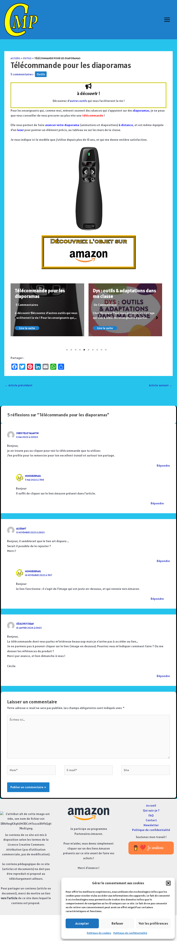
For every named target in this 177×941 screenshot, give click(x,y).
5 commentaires (22, 74)
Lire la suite (27, 328)
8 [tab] (97, 350)
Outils (27, 58)
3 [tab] (75, 350)
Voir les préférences (153, 923)
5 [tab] (84, 350)
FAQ (151, 815)
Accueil (15, 58)
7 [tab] (93, 350)
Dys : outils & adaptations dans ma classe (124, 293)
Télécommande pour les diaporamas (40, 293)
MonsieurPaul (33, 475)
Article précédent (18, 385)
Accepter (82, 923)
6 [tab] (88, 350)
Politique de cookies (99, 933)
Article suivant (160, 385)
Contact (151, 820)
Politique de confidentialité (130, 933)
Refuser (117, 923)
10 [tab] (106, 350)
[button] (168, 883)
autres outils (78, 101)
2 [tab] (71, 350)
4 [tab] (80, 350)
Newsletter (151, 825)
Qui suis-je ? (151, 810)
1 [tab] (67, 350)
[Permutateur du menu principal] (167, 19)
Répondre (163, 465)
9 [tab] (101, 350)
